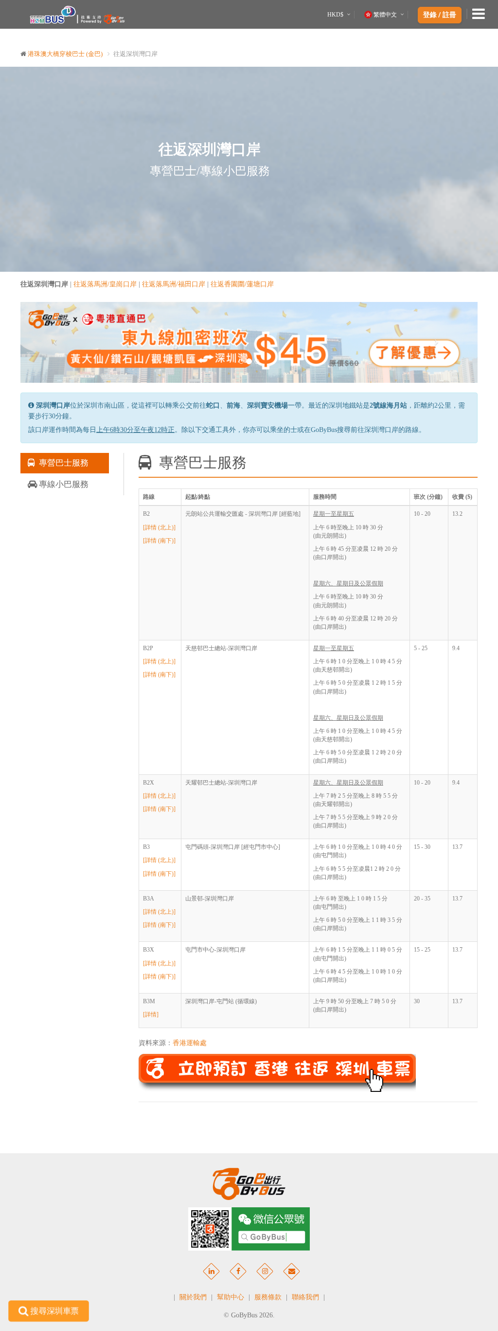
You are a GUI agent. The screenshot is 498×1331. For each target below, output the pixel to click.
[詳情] (151, 1014)
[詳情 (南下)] (159, 540)
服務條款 (268, 1297)
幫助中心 (230, 1297)
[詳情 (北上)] (159, 527)
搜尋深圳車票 (54, 1310)
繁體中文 (385, 14)
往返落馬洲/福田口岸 (173, 284)
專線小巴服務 (63, 484)
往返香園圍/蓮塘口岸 (242, 284)
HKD (335, 14)
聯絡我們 (305, 1297)
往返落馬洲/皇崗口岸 (105, 284)
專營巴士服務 (62, 463)
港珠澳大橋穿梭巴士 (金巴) (65, 53)
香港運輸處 (190, 1043)
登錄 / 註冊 (439, 15)
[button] (54, 342)
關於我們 (193, 1297)
